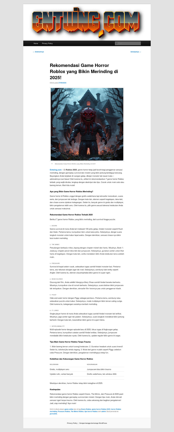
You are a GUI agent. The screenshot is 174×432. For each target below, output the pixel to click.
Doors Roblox (86, 409)
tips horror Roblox (91, 411)
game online (69, 409)
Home (36, 43)
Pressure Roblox (64, 411)
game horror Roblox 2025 (101, 409)
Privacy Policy (47, 43)
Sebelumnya (38, 52)
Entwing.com (56, 169)
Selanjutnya (136, 52)
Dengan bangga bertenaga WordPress (93, 423)
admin (103, 411)
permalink (53, 414)
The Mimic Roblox (77, 411)
